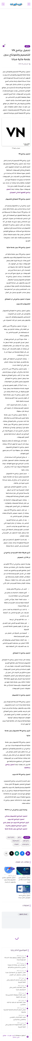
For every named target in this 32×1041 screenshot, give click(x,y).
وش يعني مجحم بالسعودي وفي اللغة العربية (16, 981)
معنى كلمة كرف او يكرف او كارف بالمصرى (16, 1004)
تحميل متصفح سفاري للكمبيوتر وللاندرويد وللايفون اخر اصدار (9, 880)
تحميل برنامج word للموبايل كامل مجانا (24, 897)
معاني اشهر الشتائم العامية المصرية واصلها (15, 1011)
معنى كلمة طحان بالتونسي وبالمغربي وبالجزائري (18, 1018)
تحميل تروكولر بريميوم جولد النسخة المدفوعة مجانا (15, 959)
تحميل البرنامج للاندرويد (16, 819)
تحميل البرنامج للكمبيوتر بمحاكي (16, 816)
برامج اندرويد (11, 837)
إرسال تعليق (23, 914)
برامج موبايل (25, 844)
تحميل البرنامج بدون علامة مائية (16, 829)
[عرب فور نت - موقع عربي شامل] (16, 4)
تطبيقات (16, 844)
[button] (22, 853)
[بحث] (3, 4)
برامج (27, 46)
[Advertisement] (16, 28)
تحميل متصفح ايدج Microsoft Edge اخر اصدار (24, 880)
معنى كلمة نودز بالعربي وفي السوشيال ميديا (17, 989)
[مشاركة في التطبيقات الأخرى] (6, 853)
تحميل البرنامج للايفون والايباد (16, 826)
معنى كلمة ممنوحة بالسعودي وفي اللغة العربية (15, 1026)
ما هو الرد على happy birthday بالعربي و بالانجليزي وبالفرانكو (17, 966)
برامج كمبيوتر (16, 840)
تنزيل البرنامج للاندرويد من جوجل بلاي (16, 822)
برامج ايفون (26, 840)
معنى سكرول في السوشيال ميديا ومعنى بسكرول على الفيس (16, 974)
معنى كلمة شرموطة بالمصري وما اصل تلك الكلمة (16, 996)
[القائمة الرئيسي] (29, 4)
